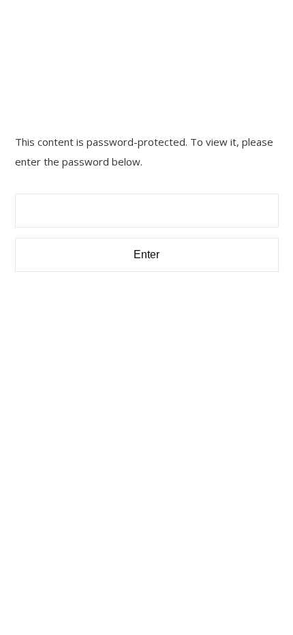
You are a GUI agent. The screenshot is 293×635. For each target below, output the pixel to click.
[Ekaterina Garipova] (83, 36)
